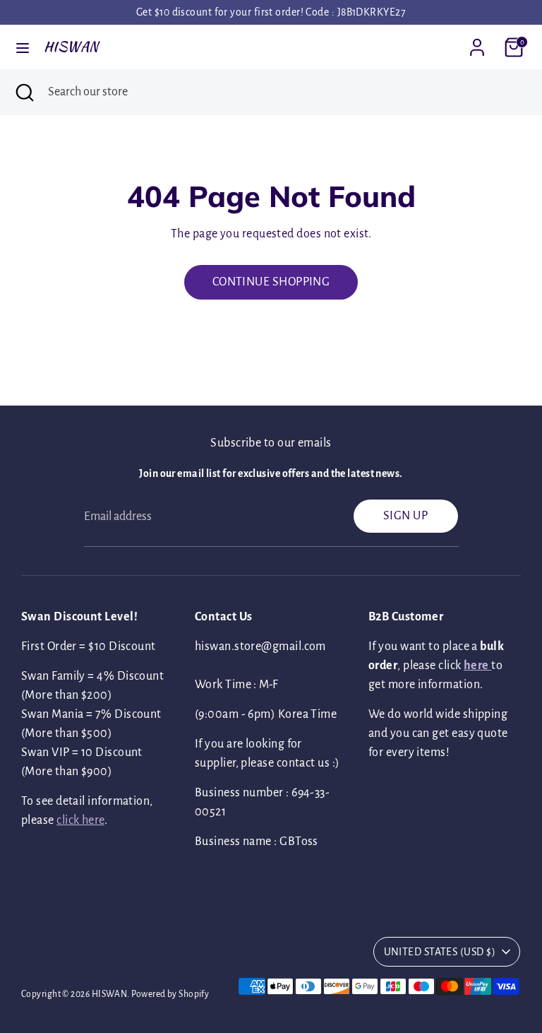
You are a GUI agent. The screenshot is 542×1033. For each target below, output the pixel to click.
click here (80, 820)
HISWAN (71, 46)
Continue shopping (271, 282)
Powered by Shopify (170, 994)
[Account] (477, 42)
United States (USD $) (439, 951)
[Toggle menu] (22, 47)
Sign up (405, 515)
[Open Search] (24, 92)
